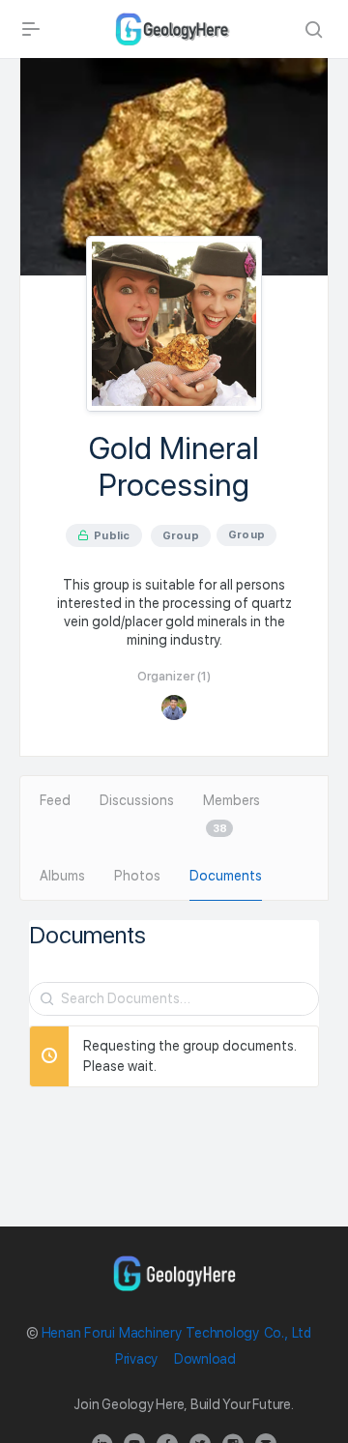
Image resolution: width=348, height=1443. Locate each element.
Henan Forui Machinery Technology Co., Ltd (176, 1333)
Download (205, 1359)
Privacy (136, 1359)
